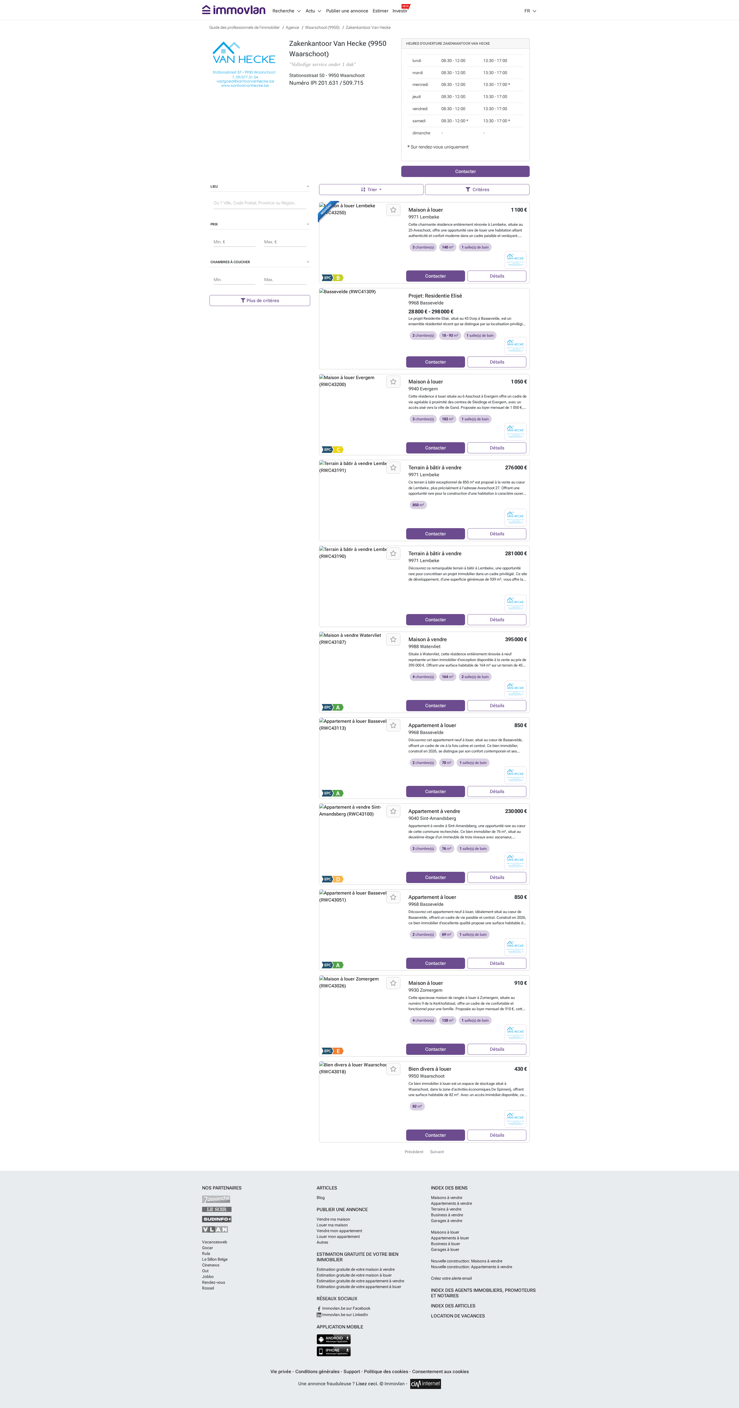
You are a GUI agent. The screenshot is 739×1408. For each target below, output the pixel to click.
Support (352, 1371)
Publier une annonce (347, 11)
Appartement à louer (432, 725)
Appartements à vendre (451, 1203)
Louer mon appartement (338, 1236)
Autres (322, 1242)
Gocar (207, 1247)
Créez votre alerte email (451, 1278)
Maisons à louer (445, 1232)
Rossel (208, 1288)
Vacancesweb (214, 1242)
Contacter (465, 171)
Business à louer (445, 1243)
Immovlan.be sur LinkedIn (344, 1314)
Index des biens (449, 1188)
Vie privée (281, 1371)
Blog (321, 1197)
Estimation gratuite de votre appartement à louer (359, 1286)
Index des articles (453, 1306)
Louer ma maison (332, 1225)
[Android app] (334, 1339)
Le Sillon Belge (214, 1259)
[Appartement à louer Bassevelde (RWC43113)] (360, 758)
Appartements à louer (450, 1238)
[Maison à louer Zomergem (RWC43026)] (360, 1016)
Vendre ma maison (333, 1219)
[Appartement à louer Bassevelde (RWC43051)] (360, 930)
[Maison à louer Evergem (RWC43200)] (360, 414)
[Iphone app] (334, 1351)
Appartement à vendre (434, 811)
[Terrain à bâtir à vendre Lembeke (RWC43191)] (360, 500)
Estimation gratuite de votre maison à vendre (356, 1269)
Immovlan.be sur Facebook (345, 1308)
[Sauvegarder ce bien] (393, 210)
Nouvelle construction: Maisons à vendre (466, 1261)
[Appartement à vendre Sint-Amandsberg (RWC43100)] (360, 844)
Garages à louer (445, 1249)
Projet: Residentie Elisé (435, 296)
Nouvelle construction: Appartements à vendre (471, 1266)
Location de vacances (458, 1316)
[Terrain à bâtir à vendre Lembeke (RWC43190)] (360, 586)
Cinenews (210, 1265)
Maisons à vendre (446, 1197)
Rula (206, 1253)
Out (205, 1270)
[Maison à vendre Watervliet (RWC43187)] (360, 672)
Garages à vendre (446, 1220)
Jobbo (208, 1276)
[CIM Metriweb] (425, 1384)
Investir (400, 11)
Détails (497, 276)
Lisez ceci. (367, 1383)
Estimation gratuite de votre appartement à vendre (360, 1281)
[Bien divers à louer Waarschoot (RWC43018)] (360, 1101)
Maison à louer (425, 210)
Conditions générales (318, 1371)
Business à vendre (447, 1215)
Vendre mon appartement (339, 1230)
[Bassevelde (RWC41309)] (360, 328)
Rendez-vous (213, 1282)
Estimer (380, 11)
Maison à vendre (427, 639)
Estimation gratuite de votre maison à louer (354, 1275)
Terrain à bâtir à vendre (435, 467)
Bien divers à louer (429, 1069)
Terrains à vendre (446, 1209)
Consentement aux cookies (440, 1371)
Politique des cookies (386, 1371)
